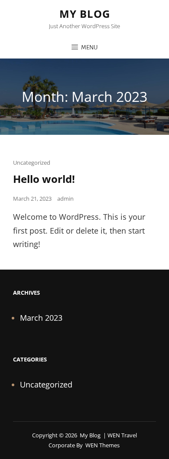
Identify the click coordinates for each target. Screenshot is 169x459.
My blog (84, 14)
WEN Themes (102, 445)
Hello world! (44, 179)
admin (65, 198)
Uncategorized (31, 162)
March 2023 (41, 318)
